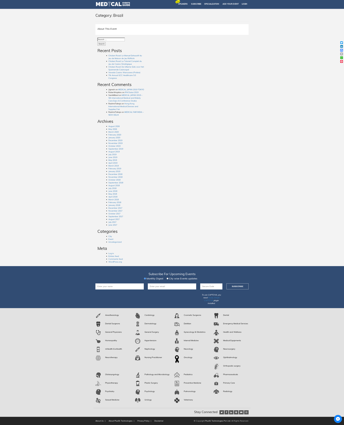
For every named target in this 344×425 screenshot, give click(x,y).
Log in (111, 253)
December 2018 (115, 174)
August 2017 (114, 219)
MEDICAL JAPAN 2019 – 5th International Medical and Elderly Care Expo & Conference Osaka (125, 98)
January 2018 (114, 205)
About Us (99, 421)
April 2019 (112, 163)
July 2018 (112, 188)
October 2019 (114, 146)
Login (244, 4)
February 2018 (114, 202)
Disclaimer (159, 421)
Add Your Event (231, 4)
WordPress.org (115, 262)
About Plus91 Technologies (120, 421)
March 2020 (113, 132)
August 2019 (114, 151)
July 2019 (112, 154)
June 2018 (112, 191)
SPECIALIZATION (211, 4)
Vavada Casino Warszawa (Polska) (124, 72)
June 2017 (112, 225)
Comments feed (115, 259)
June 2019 (112, 157)
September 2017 (115, 216)
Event (110, 239)
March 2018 (113, 199)
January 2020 (114, 137)
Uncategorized (115, 242)
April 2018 (112, 197)
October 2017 (114, 213)
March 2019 (113, 166)
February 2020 (114, 135)
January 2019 (114, 171)
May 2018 (112, 194)
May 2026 (112, 129)
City (110, 236)
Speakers (183, 4)
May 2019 (112, 160)
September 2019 (115, 149)
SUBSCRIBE (196, 4)
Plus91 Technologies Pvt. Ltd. (218, 421)
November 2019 (115, 143)
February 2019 (114, 168)
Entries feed (113, 256)
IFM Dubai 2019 (131, 92)
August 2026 (114, 126)
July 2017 (112, 222)
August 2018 (114, 185)
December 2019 (115, 140)
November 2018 (115, 177)
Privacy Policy (143, 421)
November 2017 (115, 211)
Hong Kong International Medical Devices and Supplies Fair (123, 106)
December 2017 (115, 208)
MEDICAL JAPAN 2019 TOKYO (131, 89)
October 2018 (114, 180)
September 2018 (115, 182)
